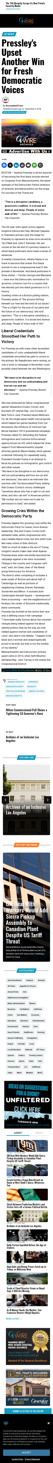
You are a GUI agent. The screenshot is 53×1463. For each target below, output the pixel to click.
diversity (31, 687)
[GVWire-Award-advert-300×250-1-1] (28, 1364)
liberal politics (36, 691)
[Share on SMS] (34, 165)
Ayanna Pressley (16, 682)
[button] (48, 1423)
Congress (33, 682)
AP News (9, 34)
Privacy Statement (32, 1459)
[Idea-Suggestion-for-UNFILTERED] (28, 1128)
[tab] (18, 1133)
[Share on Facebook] (4, 165)
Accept (26, 1452)
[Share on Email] (28, 165)
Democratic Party (14, 687)
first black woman (15, 691)
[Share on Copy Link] (40, 165)
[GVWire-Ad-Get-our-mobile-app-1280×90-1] (26, 671)
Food (49, 9)
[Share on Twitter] (10, 165)
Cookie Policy (17, 1459)
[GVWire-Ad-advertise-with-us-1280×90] (26, 152)
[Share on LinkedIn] (16, 165)
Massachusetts (14, 696)
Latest (9, 899)
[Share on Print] (22, 165)
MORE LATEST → (14, 1319)
